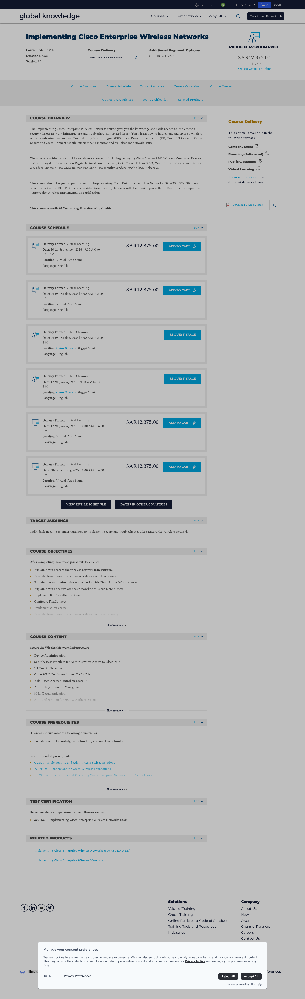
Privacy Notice (195, 961)
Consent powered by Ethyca (242, 984)
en (49, 976)
